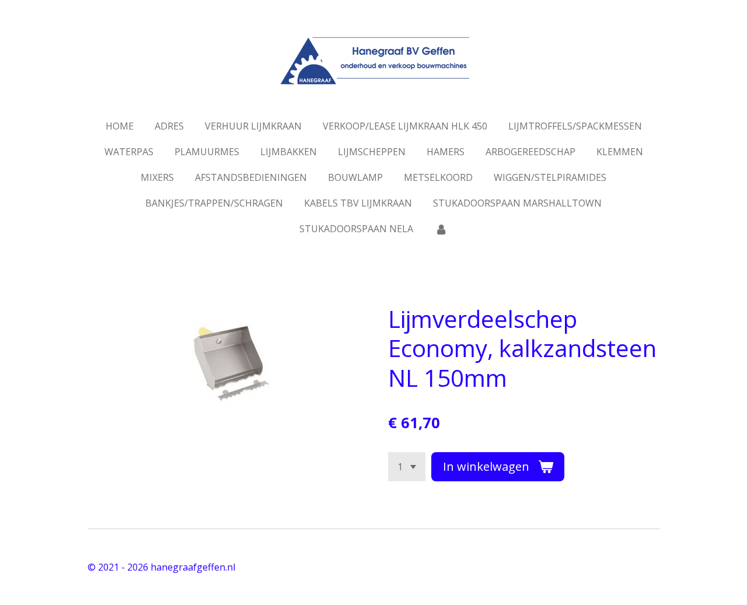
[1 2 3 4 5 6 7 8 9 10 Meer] (406, 466)
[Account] (441, 229)
